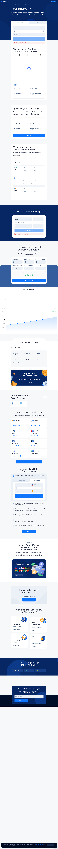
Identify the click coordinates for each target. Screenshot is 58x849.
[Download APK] (40, 670)
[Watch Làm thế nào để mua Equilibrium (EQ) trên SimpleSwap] (29, 568)
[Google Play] (29, 670)
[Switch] (43, 31)
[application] (29, 324)
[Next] (46, 397)
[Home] (5, 1)
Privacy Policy (31, 700)
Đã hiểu (50, 845)
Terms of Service (38, 700)
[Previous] (44, 397)
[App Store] (17, 670)
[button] (29, 487)
